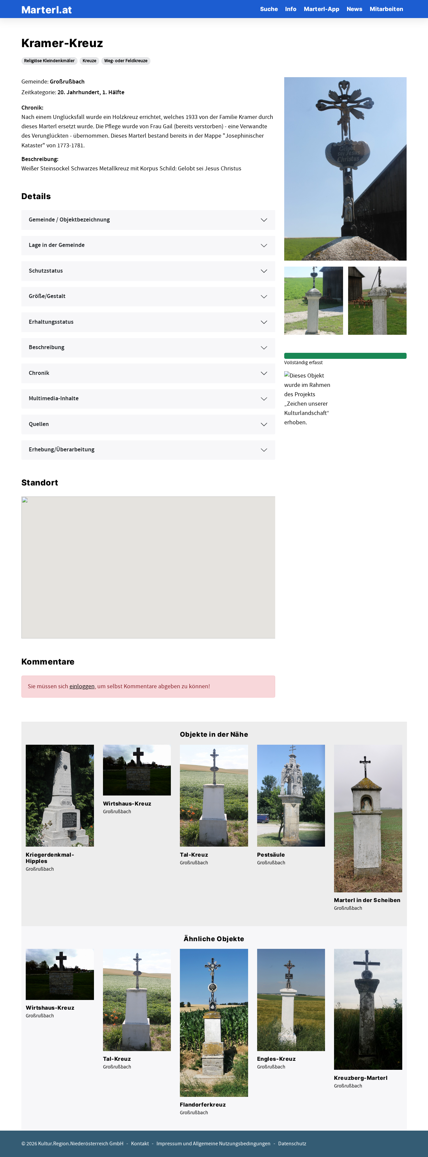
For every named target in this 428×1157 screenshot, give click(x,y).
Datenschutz (292, 1143)
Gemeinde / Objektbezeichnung (69, 220)
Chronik (39, 373)
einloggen (82, 686)
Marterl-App (321, 8)
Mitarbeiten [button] (386, 8)
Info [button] (291, 8)
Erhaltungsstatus (51, 322)
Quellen (39, 424)
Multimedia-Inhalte (54, 399)
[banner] (46, 9)
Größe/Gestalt (47, 296)
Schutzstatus (46, 271)
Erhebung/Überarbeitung (61, 450)
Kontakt (140, 1143)
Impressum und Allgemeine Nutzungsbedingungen (213, 1143)
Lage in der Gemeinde (57, 245)
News (354, 8)
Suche (269, 8)
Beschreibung (46, 347)
